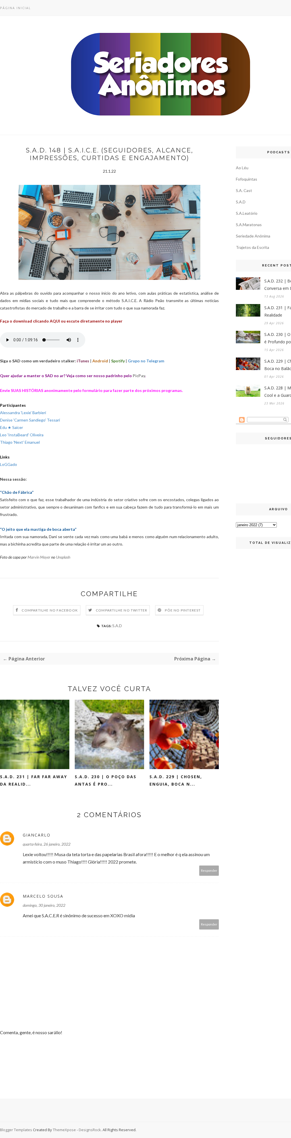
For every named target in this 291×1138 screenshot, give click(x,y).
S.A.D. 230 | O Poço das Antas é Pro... (105, 780)
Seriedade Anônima (253, 236)
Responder (209, 870)
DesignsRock (90, 1129)
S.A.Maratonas (249, 224)
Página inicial (15, 8)
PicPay (139, 375)
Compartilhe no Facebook (50, 610)
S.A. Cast (244, 190)
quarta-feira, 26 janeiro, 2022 (46, 844)
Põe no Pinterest (183, 610)
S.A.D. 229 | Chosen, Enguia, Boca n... (175, 780)
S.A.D (117, 625)
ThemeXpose (64, 1129)
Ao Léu (242, 167)
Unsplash (63, 557)
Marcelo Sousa (43, 896)
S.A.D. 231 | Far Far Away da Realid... (33, 780)
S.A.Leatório (246, 213)
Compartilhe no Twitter (121, 610)
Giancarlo (37, 835)
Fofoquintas (246, 179)
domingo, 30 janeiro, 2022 (44, 905)
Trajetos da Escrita (252, 247)
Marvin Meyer (39, 557)
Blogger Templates (16, 1129)
